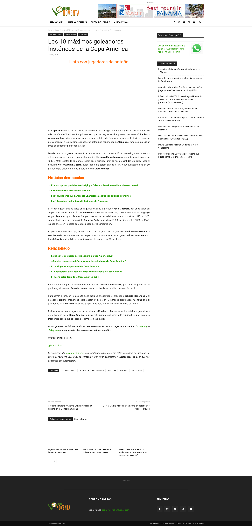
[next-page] (54, 461)
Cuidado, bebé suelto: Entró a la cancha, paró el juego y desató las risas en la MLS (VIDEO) (132, 452)
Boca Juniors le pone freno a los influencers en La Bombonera (180, 80)
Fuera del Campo (100, 22)
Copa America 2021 (63, 30)
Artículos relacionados (60, 419)
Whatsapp (142, 326)
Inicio (50, 30)
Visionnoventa (136, 370)
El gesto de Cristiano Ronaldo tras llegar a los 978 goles (179, 70)
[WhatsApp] (71, 388)
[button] (200, 22)
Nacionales (56, 22)
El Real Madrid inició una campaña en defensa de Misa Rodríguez (126, 407)
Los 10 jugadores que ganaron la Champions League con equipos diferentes (91, 195)
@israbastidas (55, 345)
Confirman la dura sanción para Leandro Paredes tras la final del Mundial (181, 119)
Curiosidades (84, 370)
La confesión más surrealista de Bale (70, 190)
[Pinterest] (64, 388)
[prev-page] (50, 461)
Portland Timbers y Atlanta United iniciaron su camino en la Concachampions (70, 407)
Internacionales (77, 22)
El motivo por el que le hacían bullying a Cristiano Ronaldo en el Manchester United (94, 185)
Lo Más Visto (82, 34)
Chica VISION (121, 22)
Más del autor (80, 419)
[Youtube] (194, 22)
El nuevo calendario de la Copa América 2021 (75, 277)
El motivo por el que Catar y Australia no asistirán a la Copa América (86, 271)
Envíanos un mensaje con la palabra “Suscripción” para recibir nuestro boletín (171, 48)
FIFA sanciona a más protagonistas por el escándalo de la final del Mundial (177, 110)
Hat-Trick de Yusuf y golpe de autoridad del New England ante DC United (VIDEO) (180, 137)
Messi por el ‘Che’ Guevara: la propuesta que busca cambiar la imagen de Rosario (178, 155)
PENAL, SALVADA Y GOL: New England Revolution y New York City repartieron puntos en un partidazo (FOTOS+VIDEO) (180, 99)
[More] (85, 388)
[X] (189, 22)
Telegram (54, 330)
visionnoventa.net (75, 353)
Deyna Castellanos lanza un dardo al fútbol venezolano (178, 146)
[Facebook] (174, 22)
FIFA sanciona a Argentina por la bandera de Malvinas (178, 128)
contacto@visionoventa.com (115, 509)
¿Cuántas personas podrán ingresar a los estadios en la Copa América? (88, 261)
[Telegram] (184, 22)
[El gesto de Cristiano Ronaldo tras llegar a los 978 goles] (64, 436)
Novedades (124, 370)
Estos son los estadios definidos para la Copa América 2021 (82, 255)
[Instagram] (179, 22)
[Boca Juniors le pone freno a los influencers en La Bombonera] (99, 436)
